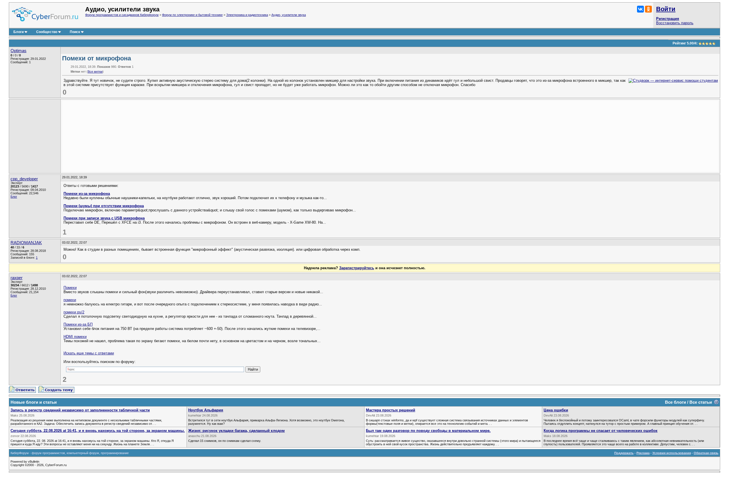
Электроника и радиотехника (247, 15)
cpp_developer (24, 179)
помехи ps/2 (74, 312)
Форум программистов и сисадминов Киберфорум (122, 15)
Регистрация (667, 19)
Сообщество (46, 32)
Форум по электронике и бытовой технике (192, 15)
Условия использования (671, 453)
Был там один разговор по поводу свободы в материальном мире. (428, 430)
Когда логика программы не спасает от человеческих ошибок (601, 430)
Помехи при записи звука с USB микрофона (104, 218)
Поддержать (624, 453)
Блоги (18, 32)
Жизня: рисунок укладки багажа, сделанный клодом (236, 430)
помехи (70, 300)
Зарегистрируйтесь (356, 268)
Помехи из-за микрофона (87, 193)
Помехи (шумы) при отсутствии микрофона (104, 206)
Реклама (643, 453)
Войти (665, 9)
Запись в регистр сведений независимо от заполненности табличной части (80, 410)
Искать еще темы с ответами (89, 353)
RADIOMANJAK (26, 242)
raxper (16, 278)
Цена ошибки (556, 410)
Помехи (70, 287)
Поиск (75, 32)
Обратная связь (706, 453)
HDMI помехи (75, 336)
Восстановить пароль (674, 23)
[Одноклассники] (648, 9)
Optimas (18, 50)
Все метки (95, 71)
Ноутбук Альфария (205, 410)
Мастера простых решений (390, 410)
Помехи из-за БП (78, 324)
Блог (14, 196)
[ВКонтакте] (640, 9)
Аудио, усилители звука (288, 15)
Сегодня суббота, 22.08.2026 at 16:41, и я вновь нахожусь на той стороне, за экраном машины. (98, 430)
